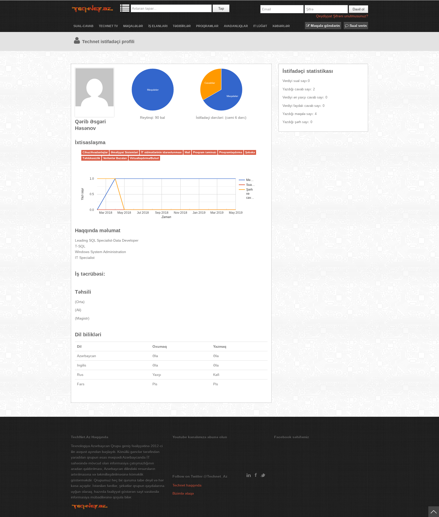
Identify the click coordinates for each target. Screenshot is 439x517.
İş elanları (157, 26)
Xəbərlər (281, 26)
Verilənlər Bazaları (115, 158)
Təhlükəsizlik (91, 158)
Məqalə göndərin (325, 26)
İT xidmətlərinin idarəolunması (161, 152)
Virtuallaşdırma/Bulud (144, 158)
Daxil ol (358, 9)
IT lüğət (260, 26)
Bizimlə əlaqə (183, 493)
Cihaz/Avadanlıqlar (95, 152)
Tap (221, 8)
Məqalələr (133, 26)
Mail (187, 152)
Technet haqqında (187, 485)
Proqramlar (207, 26)
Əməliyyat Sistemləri (124, 152)
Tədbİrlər (182, 26)
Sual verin (358, 26)
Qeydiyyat (324, 16)
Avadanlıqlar (236, 26)
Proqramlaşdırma (230, 152)
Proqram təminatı (204, 152)
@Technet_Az (215, 476)
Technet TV (108, 26)
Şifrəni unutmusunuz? (350, 16)
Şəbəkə (250, 152)
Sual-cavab (83, 26)
